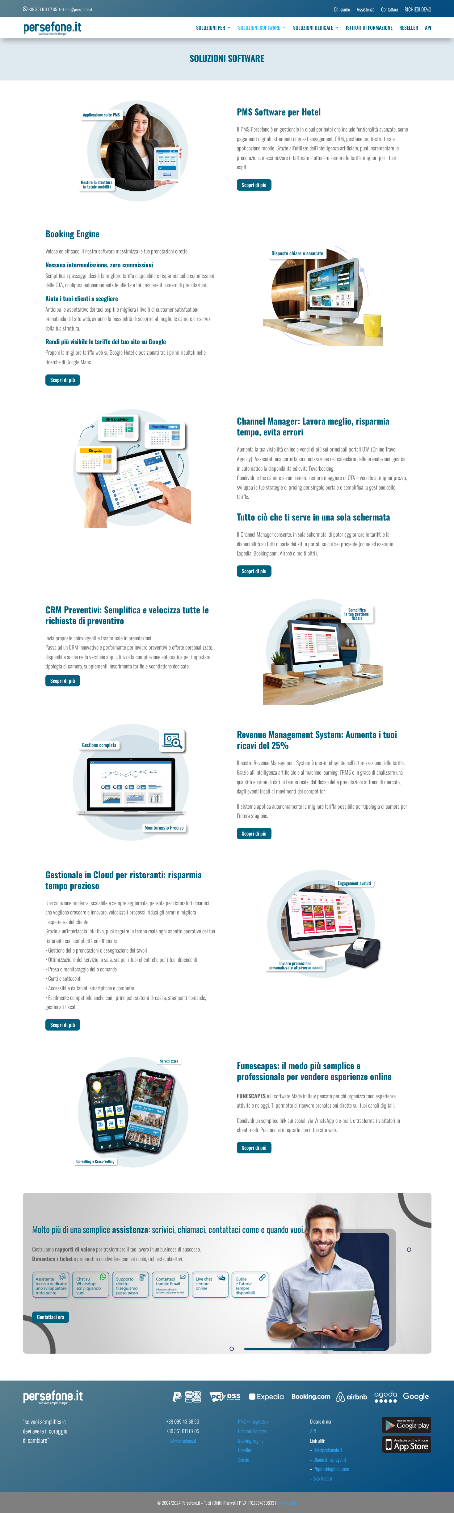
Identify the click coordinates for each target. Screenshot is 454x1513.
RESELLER (408, 28)
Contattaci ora (50, 1317)
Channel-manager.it (329, 1459)
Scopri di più (254, 184)
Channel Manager (252, 1431)
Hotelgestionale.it (327, 1450)
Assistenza (365, 10)
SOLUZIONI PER (210, 28)
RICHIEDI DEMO (418, 10)
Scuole (243, 1459)
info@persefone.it (181, 1440)
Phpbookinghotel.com (331, 1468)
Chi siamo (342, 10)
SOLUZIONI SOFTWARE (259, 28)
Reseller (244, 1450)
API (428, 28)
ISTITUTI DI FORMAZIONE (369, 28)
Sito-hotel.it (322, 1478)
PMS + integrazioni (253, 1421)
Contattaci (389, 10)
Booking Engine (250, 1440)
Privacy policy (287, 1502)
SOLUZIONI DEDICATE (313, 28)
